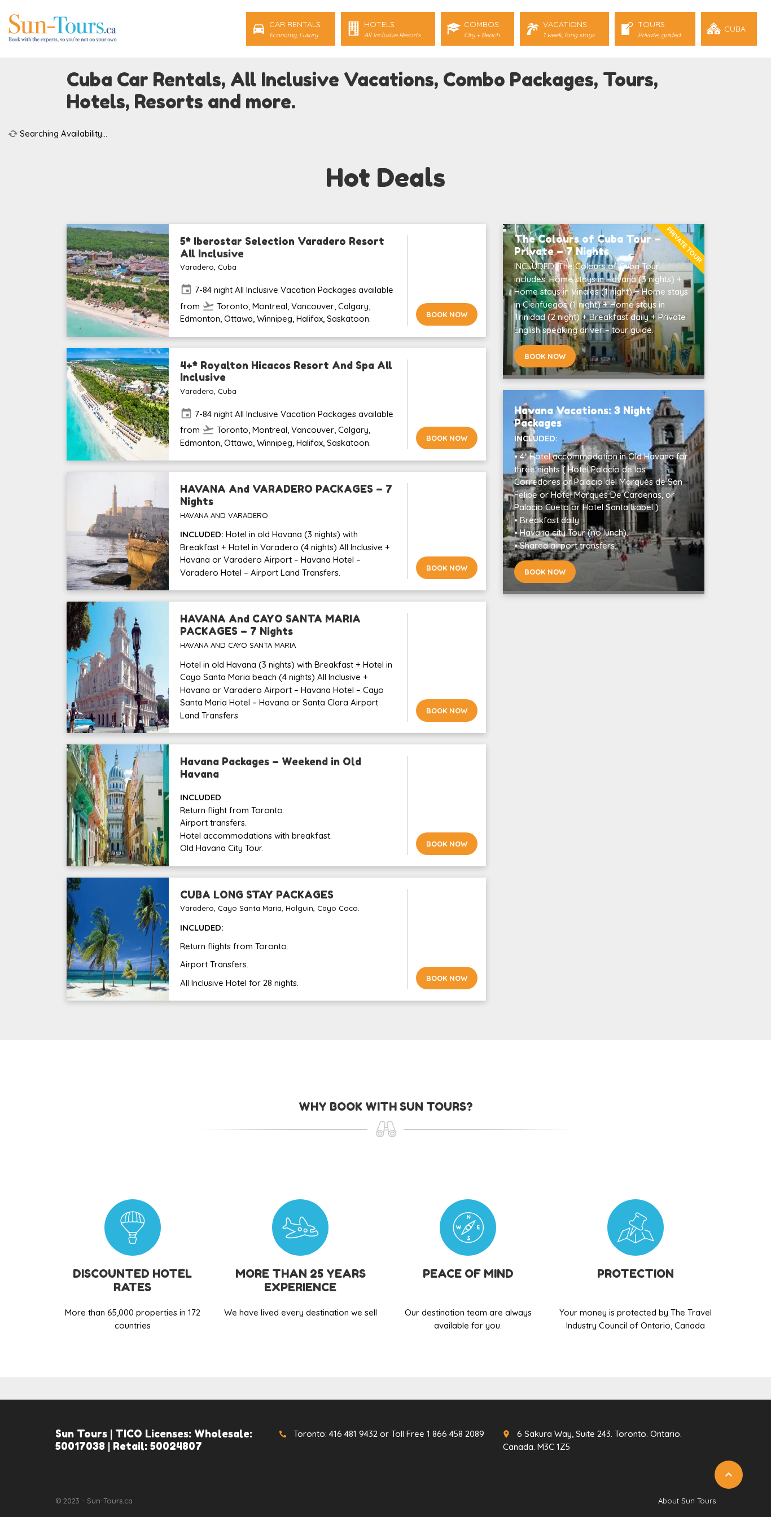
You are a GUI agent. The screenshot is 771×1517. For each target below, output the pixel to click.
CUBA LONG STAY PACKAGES (257, 894)
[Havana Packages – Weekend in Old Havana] (118, 805)
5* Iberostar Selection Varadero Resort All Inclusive (282, 247)
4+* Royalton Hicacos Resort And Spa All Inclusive (286, 371)
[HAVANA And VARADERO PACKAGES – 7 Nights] (118, 531)
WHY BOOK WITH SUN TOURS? (386, 1106)
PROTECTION (635, 1274)
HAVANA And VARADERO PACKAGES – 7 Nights (286, 495)
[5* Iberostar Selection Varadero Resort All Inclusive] (118, 280)
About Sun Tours (687, 1500)
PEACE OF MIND (468, 1274)
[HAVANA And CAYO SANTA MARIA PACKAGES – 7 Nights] (118, 667)
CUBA (735, 29)
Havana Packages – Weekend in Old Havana (270, 767)
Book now (446, 314)
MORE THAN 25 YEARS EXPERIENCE (300, 1280)
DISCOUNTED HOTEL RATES (132, 1280)
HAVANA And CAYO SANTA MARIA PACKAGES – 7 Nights (270, 624)
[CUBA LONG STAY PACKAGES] (118, 939)
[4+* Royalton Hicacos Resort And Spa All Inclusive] (118, 404)
